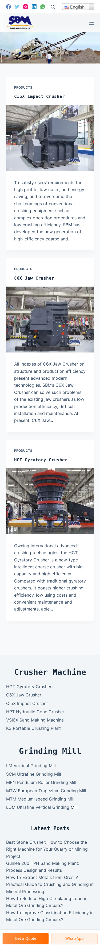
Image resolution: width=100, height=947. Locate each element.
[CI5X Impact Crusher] (50, 138)
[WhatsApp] (42, 6)
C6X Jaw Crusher (34, 278)
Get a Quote (25, 938)
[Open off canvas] (91, 22)
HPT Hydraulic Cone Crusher (35, 711)
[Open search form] (53, 7)
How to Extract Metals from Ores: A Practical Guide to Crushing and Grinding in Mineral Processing (50, 884)
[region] (50, 48)
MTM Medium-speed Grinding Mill (40, 799)
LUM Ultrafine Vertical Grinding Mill (42, 807)
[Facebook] (8, 6)
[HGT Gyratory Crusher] (50, 501)
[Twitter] (17, 6)
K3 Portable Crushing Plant (33, 728)
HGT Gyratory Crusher (40, 459)
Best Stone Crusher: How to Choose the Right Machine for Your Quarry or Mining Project (47, 849)
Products (23, 87)
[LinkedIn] (34, 6)
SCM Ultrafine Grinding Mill (33, 774)
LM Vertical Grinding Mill (31, 765)
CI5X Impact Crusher (39, 96)
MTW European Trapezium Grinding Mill (46, 790)
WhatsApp (74, 938)
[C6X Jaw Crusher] (50, 320)
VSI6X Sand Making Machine (35, 720)
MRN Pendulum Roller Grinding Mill (41, 782)
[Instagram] (25, 6)
